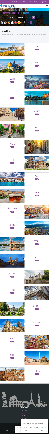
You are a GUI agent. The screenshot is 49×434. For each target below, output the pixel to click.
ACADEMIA (35, 1)
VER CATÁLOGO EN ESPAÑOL (15, 1)
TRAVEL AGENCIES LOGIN (43, 1)
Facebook (25, 410)
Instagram (25, 413)
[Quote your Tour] (31, 22)
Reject (26, 430)
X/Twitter (25, 415)
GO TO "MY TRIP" (25, 1)
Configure (34, 430)
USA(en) (45, 2)
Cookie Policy (43, 427)
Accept (42, 430)
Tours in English (36, 2)
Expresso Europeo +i (12, 13)
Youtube (25, 418)
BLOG (31, 1)
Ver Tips (37, 49)
